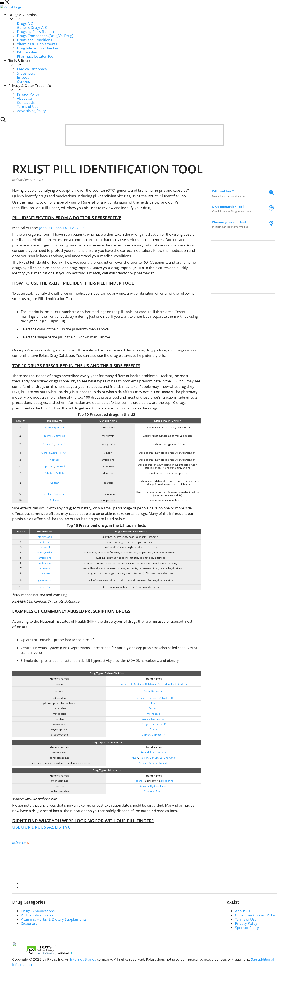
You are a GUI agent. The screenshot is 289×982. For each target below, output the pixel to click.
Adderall (139, 780)
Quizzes (23, 81)
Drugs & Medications (38, 910)
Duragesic (157, 691)
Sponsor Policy (247, 927)
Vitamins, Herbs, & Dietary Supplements (54, 919)
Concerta (149, 791)
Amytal (144, 752)
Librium (154, 757)
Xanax (172, 757)
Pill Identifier (27, 52)
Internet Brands (83, 959)
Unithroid (60, 444)
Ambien (143, 763)
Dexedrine (167, 780)
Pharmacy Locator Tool (35, 56)
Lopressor (48, 466)
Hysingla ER (141, 698)
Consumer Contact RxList (256, 915)
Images (23, 77)
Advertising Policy (31, 110)
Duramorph (158, 719)
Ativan (134, 757)
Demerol (153, 708)
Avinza (146, 719)
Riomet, (48, 436)
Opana (153, 729)
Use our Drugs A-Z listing (41, 827)
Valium (164, 757)
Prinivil (64, 452)
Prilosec (54, 500)
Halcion (143, 757)
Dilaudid (153, 703)
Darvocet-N (158, 734)
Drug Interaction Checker (37, 48)
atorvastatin (45, 537)
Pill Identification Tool (38, 915)
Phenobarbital (158, 752)
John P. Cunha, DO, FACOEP (61, 227)
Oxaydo (146, 724)
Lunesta (163, 763)
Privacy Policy (28, 94)
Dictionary (29, 923)
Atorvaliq (50, 427)
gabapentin (44, 580)
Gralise (48, 494)
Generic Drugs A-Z (32, 27)
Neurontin (59, 494)
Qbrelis (45, 452)
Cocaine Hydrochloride (153, 786)
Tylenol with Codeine (175, 684)
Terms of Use (28, 106)
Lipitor (60, 427)
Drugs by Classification (35, 31)
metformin (45, 542)
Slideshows (26, 73)
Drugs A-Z (25, 23)
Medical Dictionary (32, 69)
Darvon (146, 734)
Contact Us (26, 102)
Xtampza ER (159, 724)
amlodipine (44, 557)
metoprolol (44, 563)
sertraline (45, 587)
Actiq (147, 691)
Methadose (153, 713)
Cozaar (54, 482)
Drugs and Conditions (34, 39)
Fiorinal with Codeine (131, 684)
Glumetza (59, 436)
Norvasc (54, 459)
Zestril (55, 452)
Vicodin (154, 698)
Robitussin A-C (153, 684)
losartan (45, 573)
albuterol (45, 568)
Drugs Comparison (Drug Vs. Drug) (45, 35)
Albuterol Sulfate (55, 473)
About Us (24, 98)
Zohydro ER (166, 698)
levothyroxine (45, 552)
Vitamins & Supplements (37, 43)
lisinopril (45, 547)
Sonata (153, 763)
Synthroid (48, 444)
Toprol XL (61, 466)
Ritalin (159, 791)
